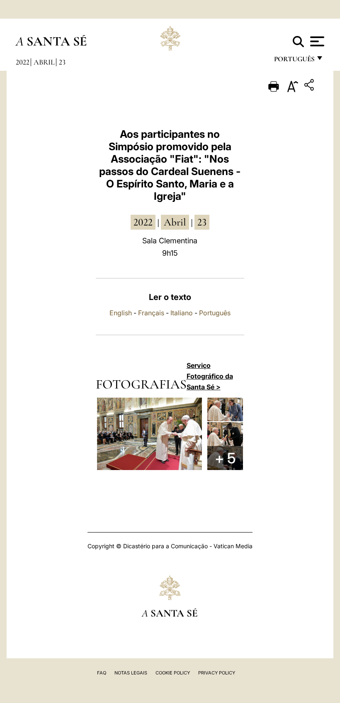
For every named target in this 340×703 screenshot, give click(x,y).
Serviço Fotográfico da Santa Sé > (210, 376)
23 (62, 62)
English (120, 313)
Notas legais (130, 673)
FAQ (101, 673)
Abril (44, 62)
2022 (22, 62)
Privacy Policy (216, 673)
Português (215, 313)
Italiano (181, 313)
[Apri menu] (316, 41)
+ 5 (225, 458)
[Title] (310, 86)
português (294, 61)
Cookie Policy (172, 673)
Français (151, 313)
